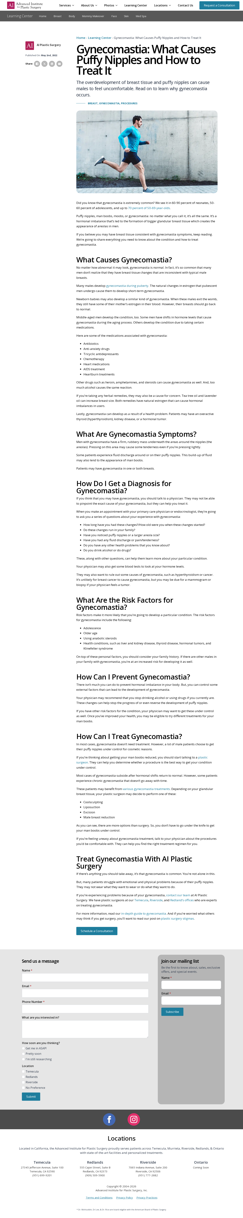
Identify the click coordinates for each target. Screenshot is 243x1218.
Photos (109, 5)
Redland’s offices (182, 900)
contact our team (178, 895)
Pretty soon (33, 1054)
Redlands (32, 1077)
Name (27, 970)
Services (65, 5)
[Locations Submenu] (171, 5)
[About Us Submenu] (97, 5)
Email (26, 986)
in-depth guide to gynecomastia (143, 913)
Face (114, 16)
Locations (161, 5)
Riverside (156, 900)
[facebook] (109, 1119)
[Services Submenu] (74, 5)
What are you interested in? (40, 1017)
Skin (126, 16)
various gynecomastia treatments (146, 789)
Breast (58, 16)
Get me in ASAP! (36, 1048)
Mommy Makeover (93, 16)
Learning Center (136, 5)
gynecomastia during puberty (127, 286)
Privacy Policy (124, 1197)
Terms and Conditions (99, 1197)
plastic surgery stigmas (177, 918)
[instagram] (134, 1119)
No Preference (35, 1088)
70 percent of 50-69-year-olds (149, 208)
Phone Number (33, 1001)
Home (42, 16)
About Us (87, 5)
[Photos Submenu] (117, 5)
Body (72, 16)
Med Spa (141, 16)
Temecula (141, 900)
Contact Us (185, 5)
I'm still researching (39, 1059)
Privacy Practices (146, 1197)
